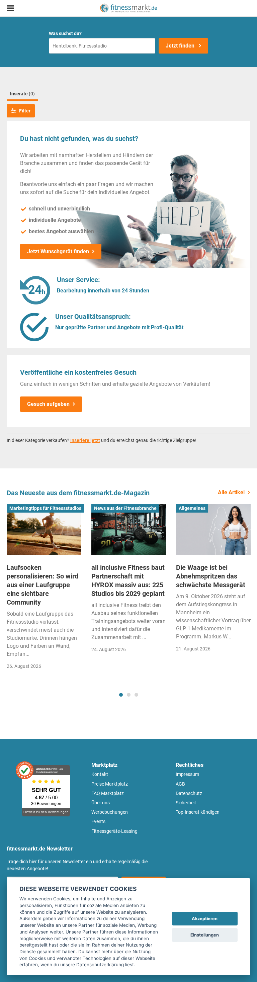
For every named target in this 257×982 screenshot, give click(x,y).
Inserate (22, 93)
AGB (180, 784)
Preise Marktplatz (109, 784)
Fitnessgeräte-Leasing (114, 831)
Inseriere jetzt (85, 440)
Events (98, 821)
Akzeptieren (205, 918)
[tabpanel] (44, 589)
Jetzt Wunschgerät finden (58, 251)
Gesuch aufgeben (48, 404)
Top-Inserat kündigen (198, 812)
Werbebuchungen (109, 812)
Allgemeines (192, 508)
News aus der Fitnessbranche (125, 508)
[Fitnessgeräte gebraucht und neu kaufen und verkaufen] (128, 8)
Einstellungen (204, 935)
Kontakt (99, 774)
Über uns (100, 802)
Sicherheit (186, 802)
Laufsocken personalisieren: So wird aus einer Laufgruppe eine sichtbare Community (42, 584)
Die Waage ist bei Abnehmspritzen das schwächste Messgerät (210, 576)
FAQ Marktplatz (107, 793)
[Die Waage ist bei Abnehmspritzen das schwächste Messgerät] (213, 529)
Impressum (187, 774)
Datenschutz (189, 793)
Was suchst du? (65, 33)
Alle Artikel (231, 492)
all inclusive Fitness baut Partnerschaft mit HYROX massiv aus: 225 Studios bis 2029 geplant (128, 580)
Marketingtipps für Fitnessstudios (45, 508)
